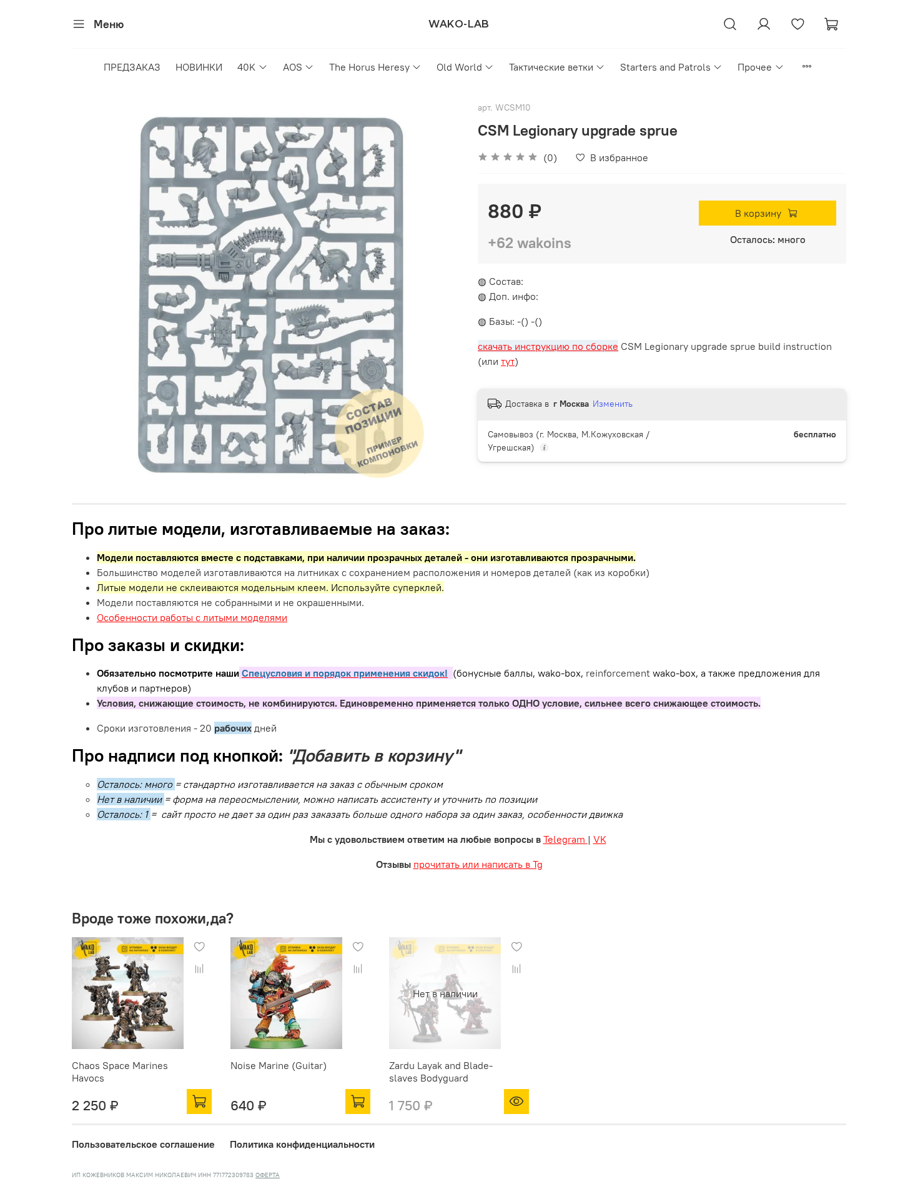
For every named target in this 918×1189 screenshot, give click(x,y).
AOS (292, 67)
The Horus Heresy (369, 67)
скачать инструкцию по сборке (548, 346)
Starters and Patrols (665, 67)
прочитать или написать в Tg (478, 864)
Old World (459, 67)
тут (508, 361)
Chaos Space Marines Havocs (120, 1071)
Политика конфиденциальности (302, 1144)
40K (246, 67)
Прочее (755, 67)
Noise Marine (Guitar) (278, 1065)
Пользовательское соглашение (143, 1144)
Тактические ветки (551, 67)
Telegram (565, 839)
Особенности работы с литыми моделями (192, 617)
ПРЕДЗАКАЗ (132, 67)
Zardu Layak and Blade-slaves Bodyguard (441, 1071)
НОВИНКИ (198, 67)
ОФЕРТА (267, 1175)
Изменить (613, 403)
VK (599, 839)
